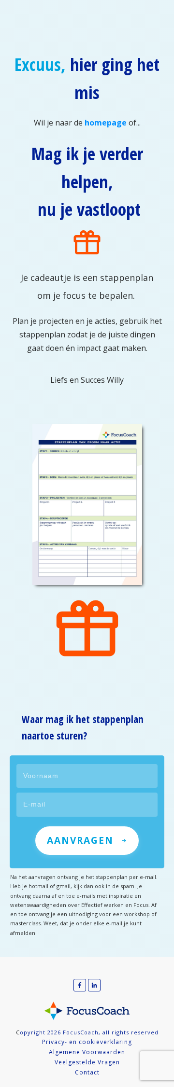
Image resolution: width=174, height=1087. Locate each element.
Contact (87, 1072)
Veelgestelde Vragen (87, 1062)
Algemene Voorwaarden (87, 1052)
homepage (106, 122)
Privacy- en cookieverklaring (87, 1042)
